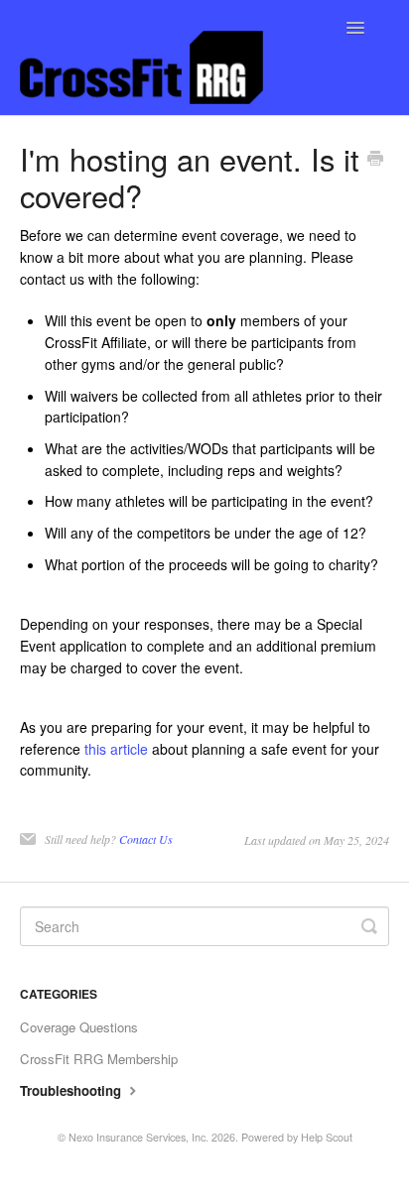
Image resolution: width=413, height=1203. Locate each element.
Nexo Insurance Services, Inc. (138, 1137)
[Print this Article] (375, 160)
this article (116, 749)
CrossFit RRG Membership (99, 1058)
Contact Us (146, 839)
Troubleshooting (72, 1090)
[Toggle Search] (369, 926)
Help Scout (326, 1137)
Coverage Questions (79, 1027)
